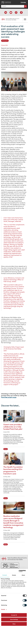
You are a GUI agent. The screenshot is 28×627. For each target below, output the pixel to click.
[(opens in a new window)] (5, 12)
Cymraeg (23, 2)
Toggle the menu (25, 19)
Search (25, 6)
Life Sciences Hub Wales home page (9, 18)
